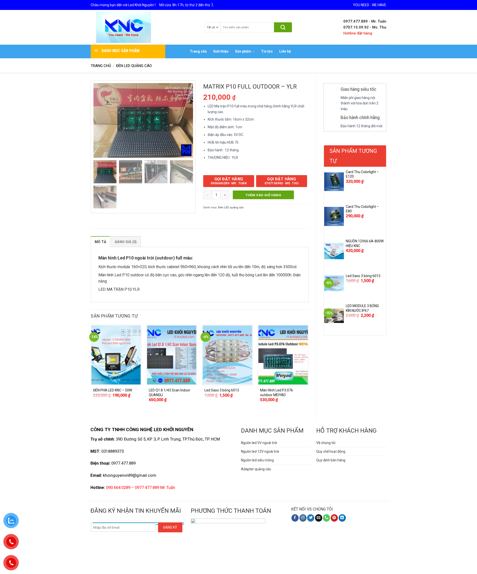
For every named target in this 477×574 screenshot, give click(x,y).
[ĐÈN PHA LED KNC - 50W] (116, 354)
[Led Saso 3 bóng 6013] (334, 283)
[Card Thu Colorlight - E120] (334, 181)
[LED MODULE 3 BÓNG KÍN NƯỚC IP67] (334, 316)
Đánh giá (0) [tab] (126, 242)
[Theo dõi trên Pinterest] (334, 518)
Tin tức (267, 51)
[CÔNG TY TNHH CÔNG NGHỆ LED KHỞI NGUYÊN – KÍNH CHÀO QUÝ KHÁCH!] (124, 27)
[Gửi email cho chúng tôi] (318, 518)
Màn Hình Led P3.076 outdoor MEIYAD (276, 392)
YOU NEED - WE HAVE (369, 5)
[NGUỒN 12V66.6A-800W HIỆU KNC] (334, 251)
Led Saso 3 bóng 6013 (363, 276)
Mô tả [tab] (100, 242)
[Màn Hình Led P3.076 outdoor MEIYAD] (283, 354)
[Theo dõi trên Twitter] (310, 518)
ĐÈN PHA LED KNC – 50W (112, 390)
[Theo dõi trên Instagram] (303, 518)
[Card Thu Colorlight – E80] (334, 216)
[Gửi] (283, 27)
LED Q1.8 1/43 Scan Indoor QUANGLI (169, 392)
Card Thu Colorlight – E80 (362, 209)
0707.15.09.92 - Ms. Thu (364, 27)
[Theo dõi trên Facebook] (295, 518)
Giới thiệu (221, 51)
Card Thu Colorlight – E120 (362, 174)
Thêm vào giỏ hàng (263, 195)
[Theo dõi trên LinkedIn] (342, 518)
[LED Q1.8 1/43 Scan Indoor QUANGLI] (172, 354)
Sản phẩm (243, 51)
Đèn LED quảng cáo (134, 66)
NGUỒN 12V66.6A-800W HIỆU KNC (365, 243)
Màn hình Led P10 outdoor (121, 275)
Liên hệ (285, 51)
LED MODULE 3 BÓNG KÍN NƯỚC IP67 (362, 308)
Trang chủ (198, 51)
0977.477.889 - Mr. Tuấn (364, 21)
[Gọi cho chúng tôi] (326, 518)
